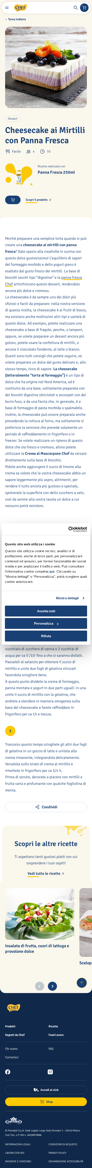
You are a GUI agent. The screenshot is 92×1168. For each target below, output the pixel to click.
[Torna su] (82, 983)
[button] (75, 8)
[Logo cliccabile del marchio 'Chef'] (20, 8)
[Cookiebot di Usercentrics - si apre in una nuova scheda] (68, 529)
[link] (9, 1071)
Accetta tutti (46, 611)
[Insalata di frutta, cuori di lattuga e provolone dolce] (39, 914)
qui (52, 571)
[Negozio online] (84, 7)
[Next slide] (52, 986)
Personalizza (43, 623)
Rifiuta (46, 636)
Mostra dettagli (67, 598)
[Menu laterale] (6, 7)
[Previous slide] (39, 986)
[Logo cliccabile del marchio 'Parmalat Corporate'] (13, 1120)
